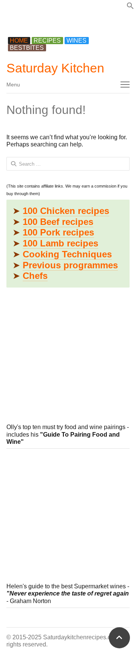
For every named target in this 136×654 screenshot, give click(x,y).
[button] (130, 7)
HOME (19, 40)
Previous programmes (70, 265)
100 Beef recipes (58, 222)
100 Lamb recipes (60, 243)
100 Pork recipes (58, 232)
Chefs (35, 276)
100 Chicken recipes (66, 211)
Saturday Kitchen (55, 68)
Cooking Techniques (67, 254)
